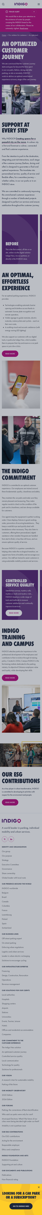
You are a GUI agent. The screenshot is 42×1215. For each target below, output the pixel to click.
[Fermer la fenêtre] (38, 1187)
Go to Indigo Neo (21, 1206)
